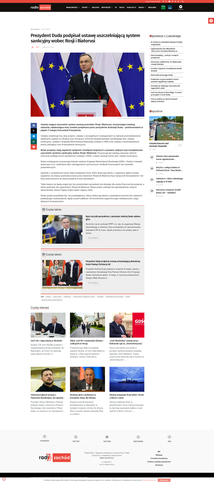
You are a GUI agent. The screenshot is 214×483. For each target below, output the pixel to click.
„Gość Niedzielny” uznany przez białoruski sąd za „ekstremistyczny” (126, 342)
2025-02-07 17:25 (48, 47)
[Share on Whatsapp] (34, 141)
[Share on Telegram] (34, 136)
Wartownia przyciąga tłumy (162, 75)
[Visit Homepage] (44, 7)
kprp (128, 297)
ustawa (100, 297)
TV (116, 7)
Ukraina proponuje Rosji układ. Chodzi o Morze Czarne (126, 396)
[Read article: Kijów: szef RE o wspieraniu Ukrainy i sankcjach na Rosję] (87, 325)
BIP (159, 451)
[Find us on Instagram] (172, 1)
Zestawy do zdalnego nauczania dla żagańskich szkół (165, 87)
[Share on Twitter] (34, 131)
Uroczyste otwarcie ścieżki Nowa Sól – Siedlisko (168, 191)
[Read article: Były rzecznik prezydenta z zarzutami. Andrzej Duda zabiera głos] (62, 229)
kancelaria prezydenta (52, 300)
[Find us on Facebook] (163, 1)
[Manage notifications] (4, 479)
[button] (211, 21)
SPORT (85, 7)
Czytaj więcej (94, 238)
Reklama (159, 455)
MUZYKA (95, 7)
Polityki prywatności (149, 480)
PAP (37, 47)
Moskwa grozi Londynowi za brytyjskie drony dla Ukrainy (83, 396)
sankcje (67, 297)
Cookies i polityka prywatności (159, 461)
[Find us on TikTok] (178, 1)
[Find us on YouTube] (169, 1)
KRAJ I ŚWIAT (46, 29)
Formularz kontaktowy (159, 458)
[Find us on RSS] (175, 1)
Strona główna (35, 29)
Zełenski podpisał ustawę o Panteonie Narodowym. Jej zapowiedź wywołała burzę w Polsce (48, 396)
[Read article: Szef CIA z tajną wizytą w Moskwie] (48, 325)
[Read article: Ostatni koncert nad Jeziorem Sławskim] (166, 128)
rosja (48, 297)
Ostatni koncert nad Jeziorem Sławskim (158, 144)
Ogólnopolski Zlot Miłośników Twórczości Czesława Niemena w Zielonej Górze (164, 50)
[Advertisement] (107, 20)
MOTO (121, 7)
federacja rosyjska (114, 297)
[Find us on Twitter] (166, 1)
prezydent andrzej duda (84, 297)
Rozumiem (164, 480)
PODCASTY (131, 7)
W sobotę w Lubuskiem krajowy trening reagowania (166, 43)
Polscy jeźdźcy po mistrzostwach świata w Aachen (164, 100)
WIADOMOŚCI (71, 7)
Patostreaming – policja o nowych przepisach (164, 56)
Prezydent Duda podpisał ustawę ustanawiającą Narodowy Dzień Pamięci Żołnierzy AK (113, 263)
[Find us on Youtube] (107, 437)
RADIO (141, 7)
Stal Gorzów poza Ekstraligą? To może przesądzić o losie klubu (166, 93)
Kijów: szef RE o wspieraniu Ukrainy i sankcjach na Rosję (86, 342)
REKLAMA (152, 7)
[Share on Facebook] (34, 125)
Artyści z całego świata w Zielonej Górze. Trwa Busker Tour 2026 (169, 169)
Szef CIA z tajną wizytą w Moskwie (46, 340)
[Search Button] (182, 1)
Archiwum (159, 465)
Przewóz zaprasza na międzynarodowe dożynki (166, 70)
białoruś (57, 297)
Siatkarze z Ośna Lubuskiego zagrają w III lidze (169, 180)
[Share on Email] (34, 147)
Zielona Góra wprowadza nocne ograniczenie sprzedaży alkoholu (167, 158)
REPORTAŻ (106, 7)
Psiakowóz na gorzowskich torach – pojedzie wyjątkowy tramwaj (165, 80)
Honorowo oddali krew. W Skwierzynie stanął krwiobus (166, 63)
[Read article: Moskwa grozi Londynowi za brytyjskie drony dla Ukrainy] (87, 379)
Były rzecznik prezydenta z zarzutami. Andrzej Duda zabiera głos (113, 218)
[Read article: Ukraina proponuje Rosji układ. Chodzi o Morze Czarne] (126, 379)
